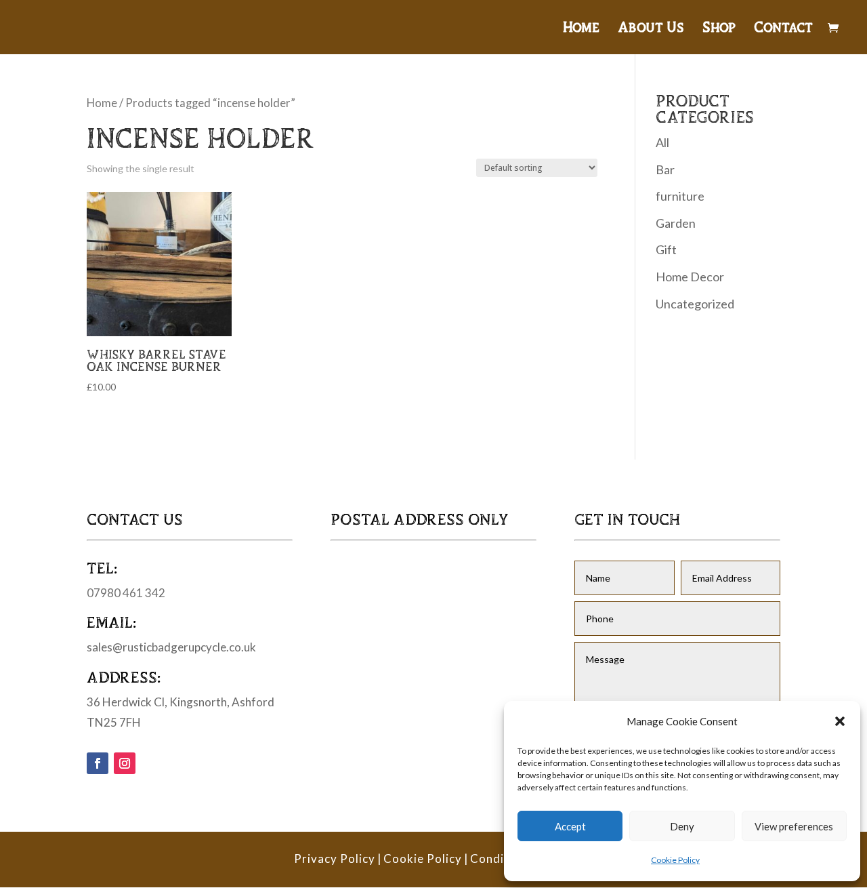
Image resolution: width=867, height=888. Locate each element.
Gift (666, 249)
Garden (676, 223)
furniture (680, 195)
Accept (570, 826)
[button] (840, 721)
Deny (682, 826)
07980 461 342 (126, 593)
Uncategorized (695, 303)
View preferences (794, 826)
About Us (651, 28)
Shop (719, 28)
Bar (665, 169)
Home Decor (690, 276)
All (662, 142)
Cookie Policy (675, 860)
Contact (783, 28)
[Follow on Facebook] (97, 763)
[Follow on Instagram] (124, 763)
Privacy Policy (334, 858)
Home (581, 28)
